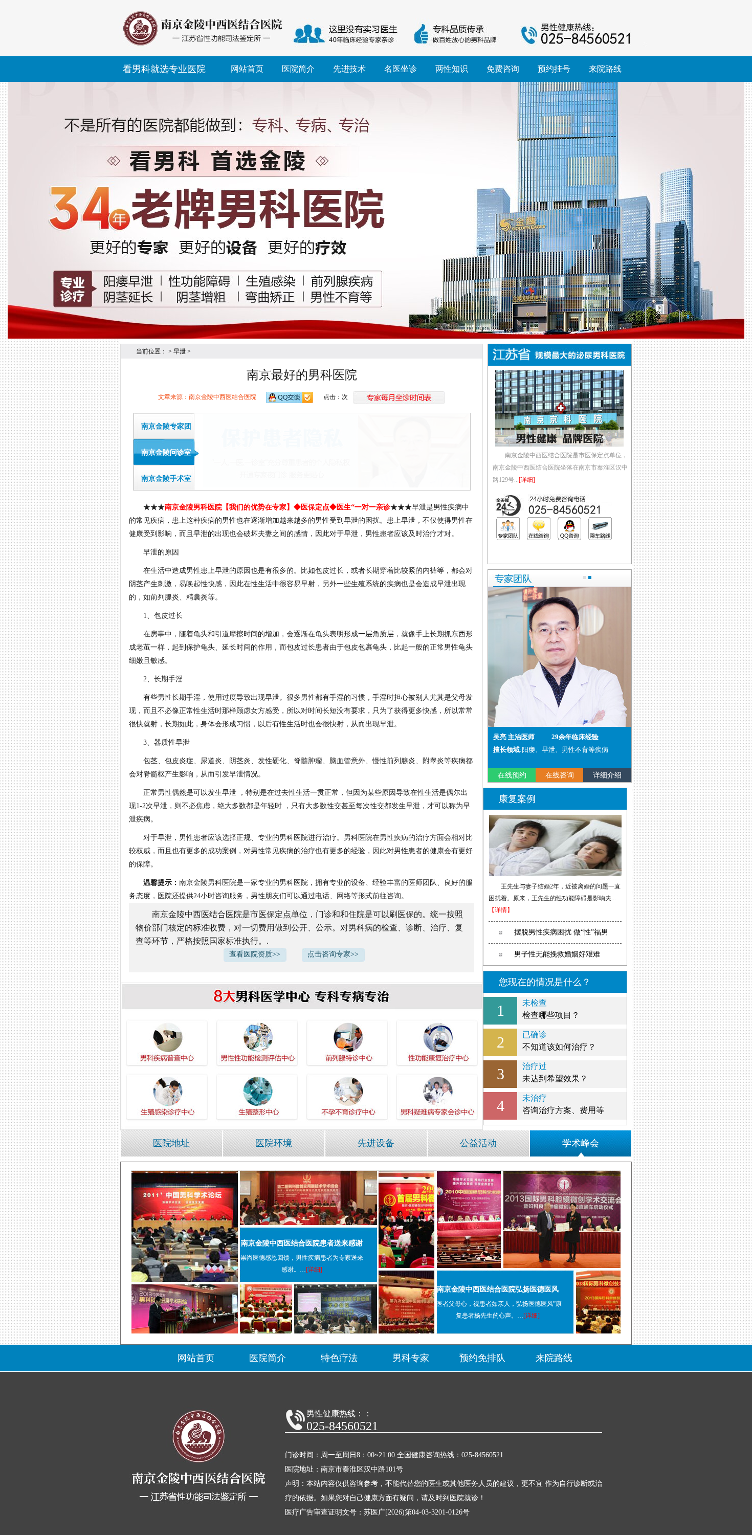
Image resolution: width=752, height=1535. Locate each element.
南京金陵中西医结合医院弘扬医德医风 (498, 1289)
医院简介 (298, 68)
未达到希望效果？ (555, 1072)
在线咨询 (559, 775)
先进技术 (349, 68)
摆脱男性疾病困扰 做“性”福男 (561, 932)
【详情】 (501, 910)
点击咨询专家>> (333, 954)
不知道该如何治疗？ (559, 1040)
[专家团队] (508, 528)
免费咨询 (502, 68)
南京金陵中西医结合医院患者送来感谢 (302, 1243)
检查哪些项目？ (551, 1008)
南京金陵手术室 (166, 478)
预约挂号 (554, 68)
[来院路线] (600, 528)
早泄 (179, 351)
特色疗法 (339, 1358)
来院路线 (605, 68)
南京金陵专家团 (166, 426)
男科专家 (410, 1358)
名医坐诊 (400, 68)
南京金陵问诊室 (166, 452)
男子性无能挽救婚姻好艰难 (557, 954)
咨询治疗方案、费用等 (563, 1104)
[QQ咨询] (569, 528)
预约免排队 (482, 1358)
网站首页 (247, 68)
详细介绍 (607, 775)
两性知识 (451, 68)
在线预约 (512, 775)
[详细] (527, 479)
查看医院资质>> (254, 954)
